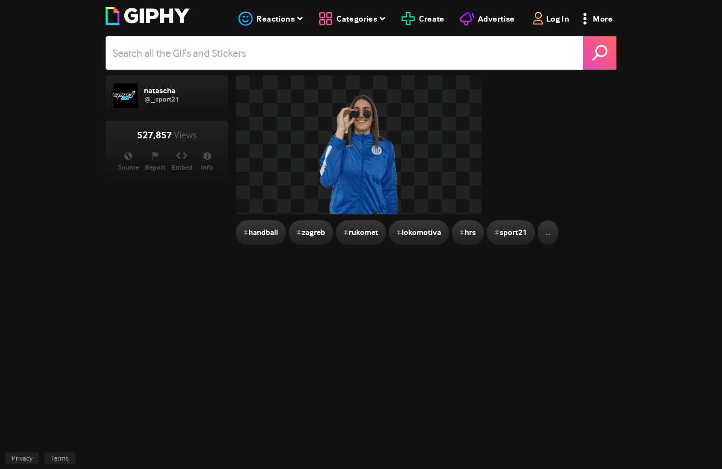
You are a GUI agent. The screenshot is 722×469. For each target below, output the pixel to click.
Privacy (22, 458)
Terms (60, 458)
